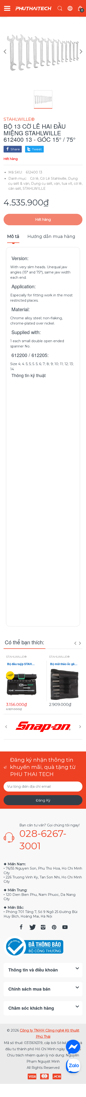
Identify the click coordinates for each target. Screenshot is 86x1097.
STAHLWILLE (34, 188)
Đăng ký (43, 800)
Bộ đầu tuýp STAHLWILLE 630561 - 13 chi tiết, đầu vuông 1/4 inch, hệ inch (21, 664)
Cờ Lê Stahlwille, (53, 178)
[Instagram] (43, 927)
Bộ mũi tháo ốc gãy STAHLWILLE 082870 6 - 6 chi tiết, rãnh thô (64, 664)
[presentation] (75, 643)
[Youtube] (65, 927)
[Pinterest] (54, 927)
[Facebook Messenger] (73, 1047)
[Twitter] (32, 927)
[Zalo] (73, 1066)
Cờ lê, (34, 178)
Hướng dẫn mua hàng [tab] (51, 236)
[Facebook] (21, 927)
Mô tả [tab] (13, 236)
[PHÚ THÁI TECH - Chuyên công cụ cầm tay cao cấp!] (33, 8)
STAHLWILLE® (19, 119)
